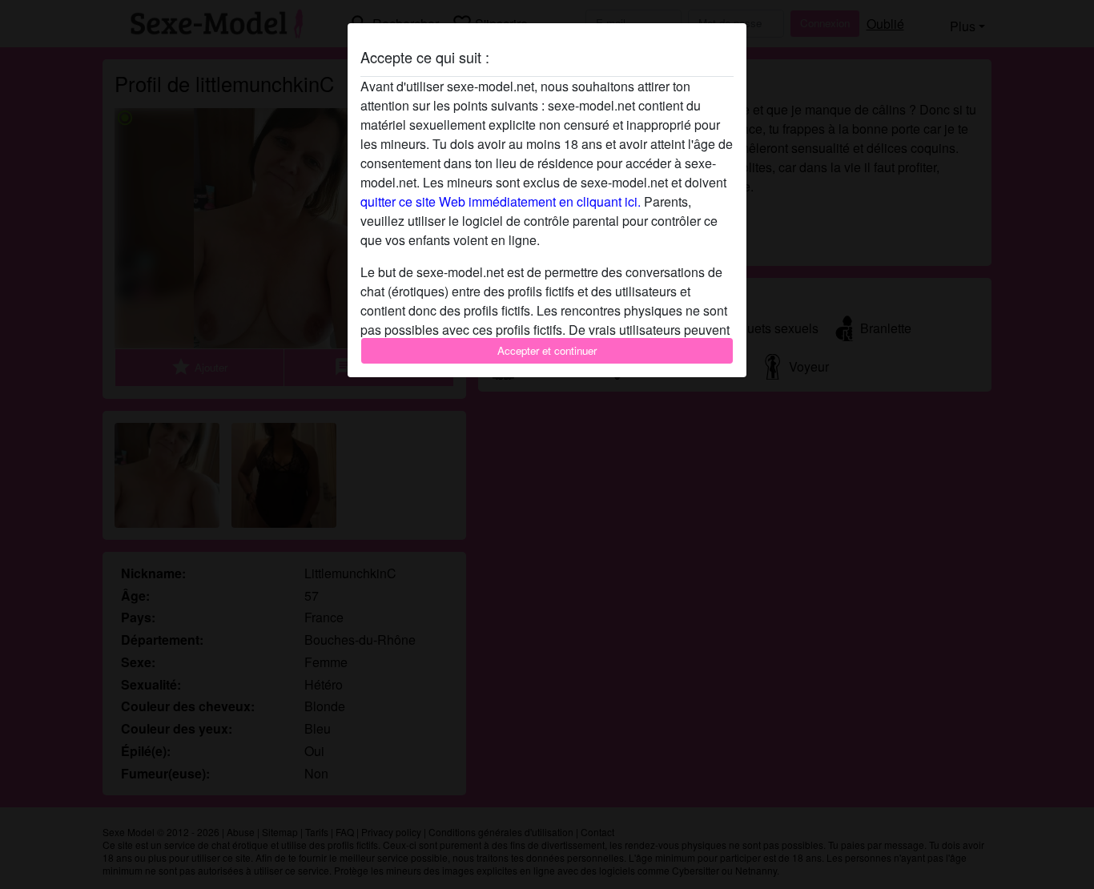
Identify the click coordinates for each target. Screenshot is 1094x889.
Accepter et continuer (547, 350)
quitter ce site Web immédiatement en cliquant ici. (500, 201)
